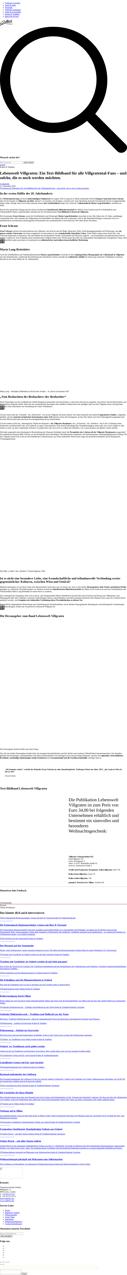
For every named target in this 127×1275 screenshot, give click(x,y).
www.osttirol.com (7, 1201)
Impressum (9, 1219)
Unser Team (10, 1217)
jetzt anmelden (6, 1236)
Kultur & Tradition (12, 14)
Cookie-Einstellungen (13, 1224)
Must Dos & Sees (12, 16)
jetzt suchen (28, 162)
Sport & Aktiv (10, 5)
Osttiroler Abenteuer (13, 10)
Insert (24, 1274)
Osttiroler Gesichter (12, 3)
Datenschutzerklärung (13, 1222)
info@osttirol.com (7, 1198)
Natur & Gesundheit (13, 12)
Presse (7, 1210)
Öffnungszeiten (11, 1215)
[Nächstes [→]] (3, 1264)
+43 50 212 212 (8, 1194)
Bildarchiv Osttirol (12, 1213)
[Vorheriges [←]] (1, 1264)
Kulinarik (8, 7)
